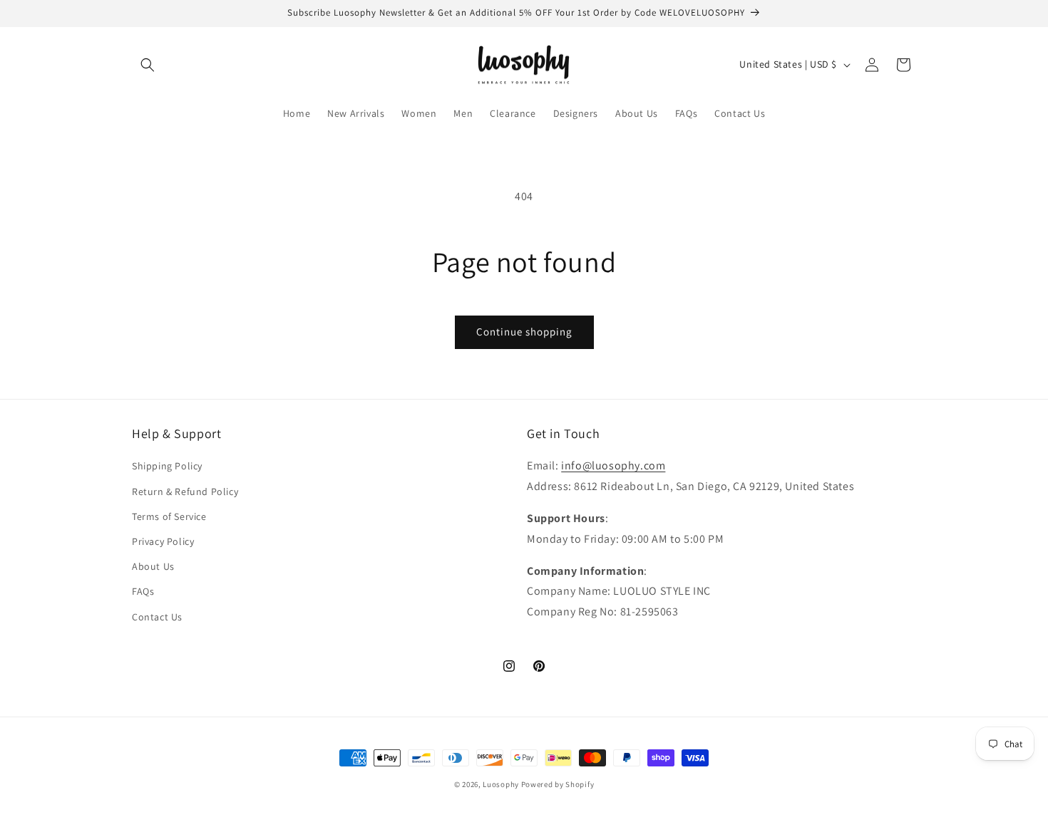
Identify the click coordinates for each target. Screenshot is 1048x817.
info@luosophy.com (613, 465)
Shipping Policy (167, 465)
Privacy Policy (163, 541)
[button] (147, 64)
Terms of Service (169, 516)
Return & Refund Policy (185, 491)
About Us (153, 566)
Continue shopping (524, 331)
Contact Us (157, 616)
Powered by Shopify (558, 784)
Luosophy (501, 784)
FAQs (143, 591)
